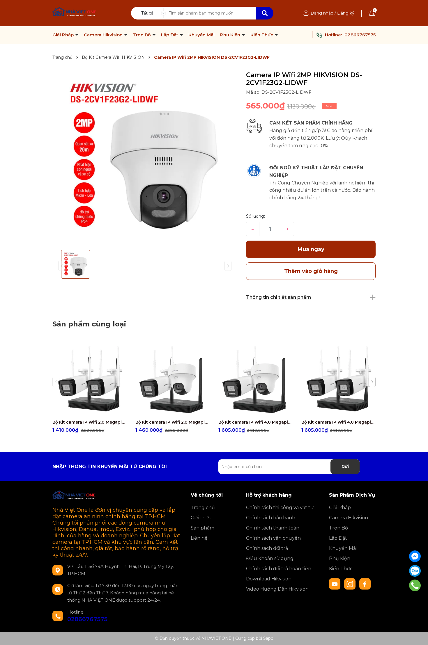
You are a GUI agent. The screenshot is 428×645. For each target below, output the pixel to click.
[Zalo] (415, 571)
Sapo (268, 638)
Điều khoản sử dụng (269, 558)
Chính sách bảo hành (270, 517)
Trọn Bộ (142, 35)
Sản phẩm (202, 528)
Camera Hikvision (104, 35)
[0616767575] (415, 585)
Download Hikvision (268, 579)
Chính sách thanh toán (272, 528)
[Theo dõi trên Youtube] (335, 583)
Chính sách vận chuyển (273, 538)
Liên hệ (199, 538)
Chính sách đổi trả (267, 548)
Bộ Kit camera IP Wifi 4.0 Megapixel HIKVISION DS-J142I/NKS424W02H (255, 422)
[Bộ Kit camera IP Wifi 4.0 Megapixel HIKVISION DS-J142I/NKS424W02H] (255, 379)
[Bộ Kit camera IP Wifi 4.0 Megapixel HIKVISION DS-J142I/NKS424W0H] (338, 379)
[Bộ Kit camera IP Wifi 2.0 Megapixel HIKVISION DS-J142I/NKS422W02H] (172, 379)
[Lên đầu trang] (417, 634)
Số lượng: (255, 216)
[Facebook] (415, 556)
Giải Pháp (63, 35)
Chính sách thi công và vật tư (280, 507)
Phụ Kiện (230, 35)
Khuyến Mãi (201, 35)
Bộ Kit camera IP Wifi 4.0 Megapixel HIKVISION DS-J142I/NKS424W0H (338, 422)
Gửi (345, 466)
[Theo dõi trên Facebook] (365, 583)
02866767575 (360, 35)
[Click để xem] (144, 158)
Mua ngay (311, 249)
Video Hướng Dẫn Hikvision (277, 589)
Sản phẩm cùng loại (89, 324)
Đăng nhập (322, 13)
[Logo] (74, 12)
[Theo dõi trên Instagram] (350, 583)
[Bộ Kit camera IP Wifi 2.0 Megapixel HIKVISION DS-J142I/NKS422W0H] (89, 379)
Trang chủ (203, 507)
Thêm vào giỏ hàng (93, 411)
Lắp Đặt (170, 35)
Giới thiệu (202, 517)
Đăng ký (345, 13)
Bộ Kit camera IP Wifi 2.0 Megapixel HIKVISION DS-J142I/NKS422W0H (89, 422)
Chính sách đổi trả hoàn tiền (278, 568)
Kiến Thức (262, 35)
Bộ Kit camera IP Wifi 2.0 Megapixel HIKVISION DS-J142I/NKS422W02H (172, 422)
